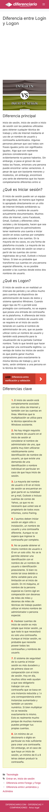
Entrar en (11, 778)
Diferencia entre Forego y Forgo (23, 783)
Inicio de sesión (26, 778)
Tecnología (12, 774)
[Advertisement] (24, 50)
